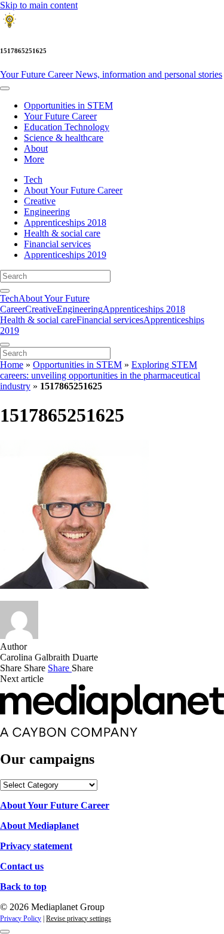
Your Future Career (111, 74)
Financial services (57, 244)
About (36, 148)
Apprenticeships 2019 (65, 255)
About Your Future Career (73, 190)
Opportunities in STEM (68, 105)
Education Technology (66, 127)
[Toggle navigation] (5, 88)
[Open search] (5, 291)
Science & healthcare (63, 138)
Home (11, 365)
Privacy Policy (20, 918)
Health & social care (62, 233)
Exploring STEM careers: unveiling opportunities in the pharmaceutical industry (100, 375)
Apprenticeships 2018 (65, 222)
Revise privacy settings (78, 918)
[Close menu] (5, 344)
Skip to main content (39, 5)
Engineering (47, 212)
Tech (33, 179)
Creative (40, 201)
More (34, 159)
